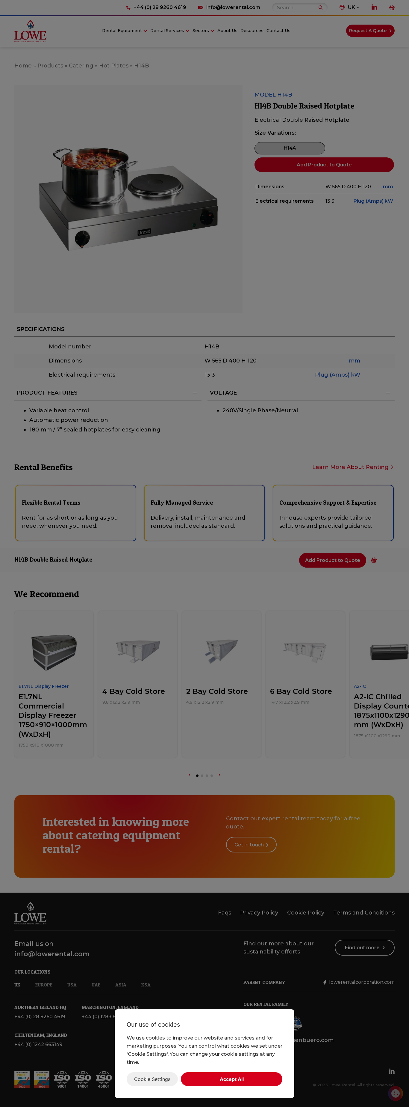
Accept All (232, 1079)
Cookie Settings (152, 1079)
